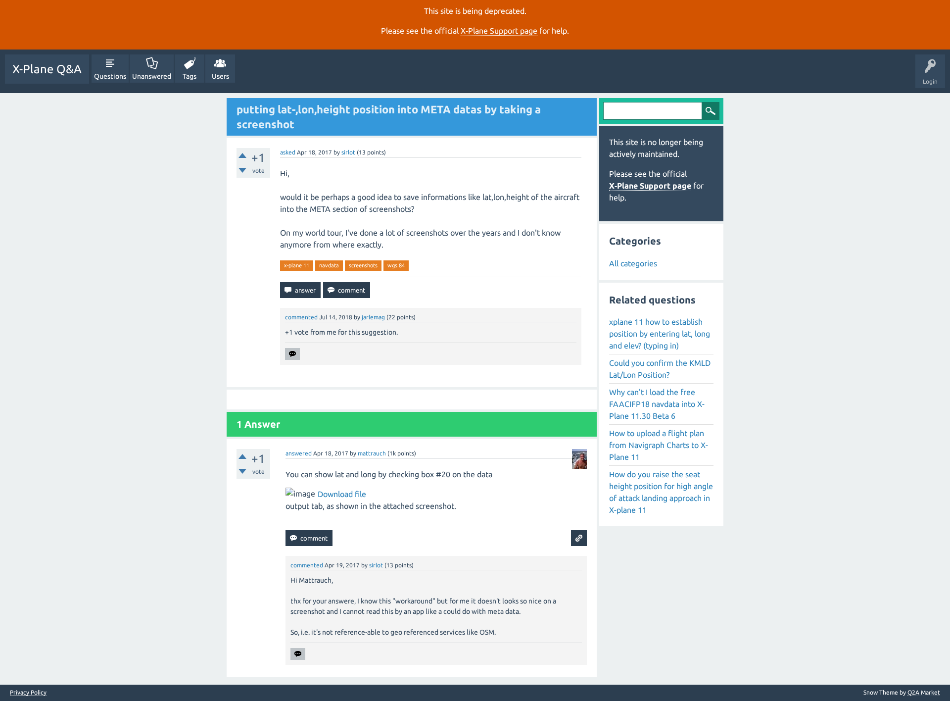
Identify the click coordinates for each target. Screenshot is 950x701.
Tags (189, 76)
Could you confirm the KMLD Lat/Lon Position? (660, 368)
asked (287, 152)
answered (298, 453)
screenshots (363, 265)
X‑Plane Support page (499, 30)
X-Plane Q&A (47, 69)
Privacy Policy (28, 693)
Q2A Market (923, 692)
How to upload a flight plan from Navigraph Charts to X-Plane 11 (658, 445)
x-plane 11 (296, 265)
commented (301, 317)
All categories (633, 263)
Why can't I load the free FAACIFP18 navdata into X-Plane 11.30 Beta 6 (657, 404)
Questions (110, 76)
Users (220, 76)
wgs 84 (396, 265)
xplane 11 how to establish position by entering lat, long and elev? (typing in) (659, 333)
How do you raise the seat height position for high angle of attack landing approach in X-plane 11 (661, 492)
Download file (342, 494)
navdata (329, 265)
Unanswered (151, 76)
